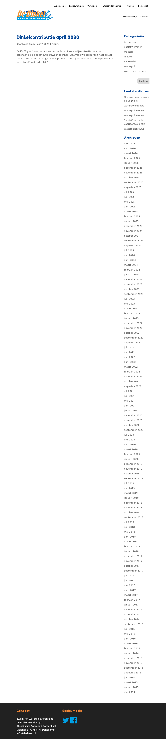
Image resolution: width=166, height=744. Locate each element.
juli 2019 (129, 483)
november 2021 (133, 376)
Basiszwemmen (76, 6)
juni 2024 (129, 255)
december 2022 (133, 323)
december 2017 (133, 556)
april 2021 (130, 405)
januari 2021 (131, 410)
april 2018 (130, 536)
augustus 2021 (132, 386)
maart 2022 (131, 366)
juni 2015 (129, 677)
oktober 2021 (132, 381)
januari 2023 (131, 318)
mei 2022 (129, 357)
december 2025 (133, 167)
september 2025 (133, 182)
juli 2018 (129, 522)
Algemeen (59, 6)
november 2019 (133, 468)
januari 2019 (131, 497)
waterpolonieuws (134, 105)
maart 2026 (131, 153)
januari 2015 (131, 687)
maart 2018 (131, 541)
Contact (144, 16)
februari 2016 (132, 648)
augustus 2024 (132, 245)
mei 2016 (129, 633)
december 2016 (133, 609)
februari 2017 (132, 599)
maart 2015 (131, 682)
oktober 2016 (132, 619)
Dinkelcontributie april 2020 (48, 37)
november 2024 (133, 230)
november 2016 (133, 614)
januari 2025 (131, 221)
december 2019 (133, 463)
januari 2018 (131, 551)
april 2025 (130, 206)
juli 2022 (129, 347)
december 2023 (133, 279)
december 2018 (133, 502)
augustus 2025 (132, 187)
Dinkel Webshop (129, 16)
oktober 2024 (132, 235)
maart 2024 (131, 264)
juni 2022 (129, 352)
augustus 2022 (132, 342)
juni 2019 (129, 488)
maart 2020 (131, 449)
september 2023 (133, 293)
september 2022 (133, 337)
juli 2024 (129, 250)
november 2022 (133, 327)
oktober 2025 (132, 177)
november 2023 (133, 284)
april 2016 (130, 638)
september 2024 (133, 240)
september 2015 (133, 667)
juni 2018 (129, 526)
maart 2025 (131, 211)
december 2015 (133, 658)
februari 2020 (132, 454)
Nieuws (55, 43)
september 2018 (133, 517)
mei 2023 (129, 303)
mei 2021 (129, 400)
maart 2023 (131, 308)
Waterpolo (92, 6)
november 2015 (133, 662)
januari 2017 (131, 604)
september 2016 (133, 624)
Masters (130, 6)
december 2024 (133, 226)
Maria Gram (28, 43)
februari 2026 (132, 158)
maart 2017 (131, 594)
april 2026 (130, 148)
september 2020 (133, 429)
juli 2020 (129, 434)
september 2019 (133, 478)
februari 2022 (132, 371)
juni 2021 (129, 395)
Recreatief (143, 6)
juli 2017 (129, 575)
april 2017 (130, 590)
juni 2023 (129, 298)
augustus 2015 (132, 672)
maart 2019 (131, 492)
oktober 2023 (132, 289)
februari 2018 (132, 546)
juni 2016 (129, 628)
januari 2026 (131, 162)
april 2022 (130, 361)
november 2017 (133, 560)
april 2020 (130, 444)
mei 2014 (129, 692)
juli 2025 (129, 192)
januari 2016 (131, 653)
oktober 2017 (132, 565)
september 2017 (133, 570)
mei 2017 (129, 585)
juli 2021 (129, 391)
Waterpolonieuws (134, 110)
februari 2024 (132, 269)
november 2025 (133, 172)
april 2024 (130, 259)
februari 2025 (132, 216)
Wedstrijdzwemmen (112, 6)
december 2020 (133, 415)
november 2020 (133, 420)
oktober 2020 (132, 425)
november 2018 (133, 507)
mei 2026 (129, 143)
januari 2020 (131, 459)
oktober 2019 (132, 473)
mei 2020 (129, 439)
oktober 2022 (132, 332)
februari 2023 (132, 313)
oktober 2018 (132, 512)
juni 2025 (129, 196)
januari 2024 (131, 274)
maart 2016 (131, 643)
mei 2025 (129, 201)
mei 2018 (129, 531)
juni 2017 (129, 580)
